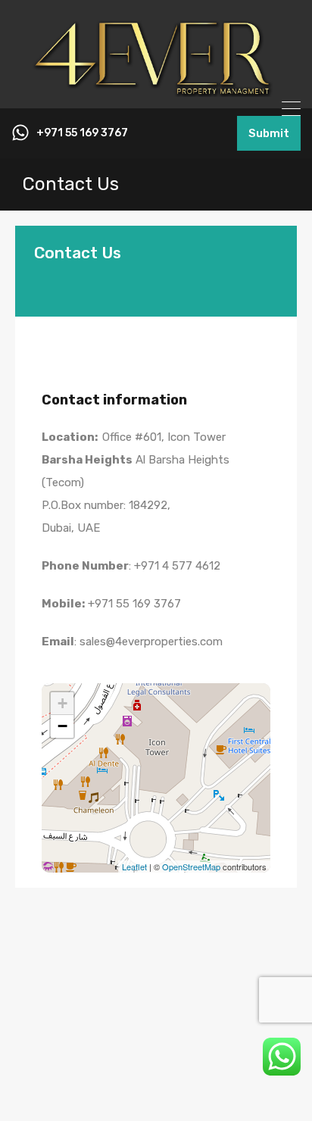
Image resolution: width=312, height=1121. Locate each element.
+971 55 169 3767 (82, 133)
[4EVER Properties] (156, 90)
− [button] (62, 726)
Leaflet (134, 866)
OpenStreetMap (191, 866)
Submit (268, 133)
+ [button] (62, 703)
